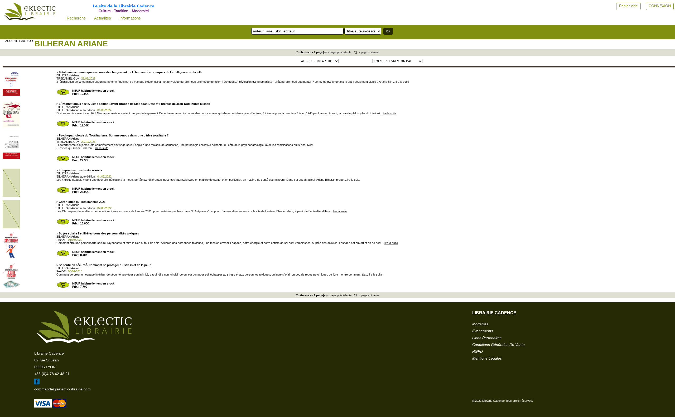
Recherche (76, 18)
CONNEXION (660, 6)
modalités (480, 324)
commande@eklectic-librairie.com (62, 389)
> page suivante (368, 52)
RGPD (477, 351)
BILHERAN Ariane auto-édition (75, 110)
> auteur (26, 40)
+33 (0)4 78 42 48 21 (52, 374)
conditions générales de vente (498, 344)
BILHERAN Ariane (71, 43)
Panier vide (628, 6)
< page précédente (339, 52)
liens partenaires (487, 338)
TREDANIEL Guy (67, 78)
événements (482, 331)
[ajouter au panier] (63, 94)
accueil (11, 40)
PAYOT (61, 239)
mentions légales (487, 358)
